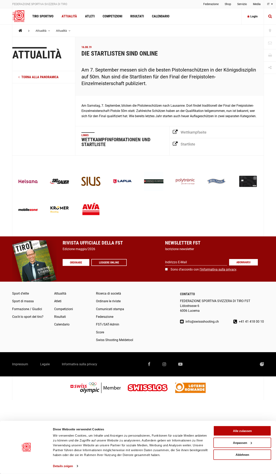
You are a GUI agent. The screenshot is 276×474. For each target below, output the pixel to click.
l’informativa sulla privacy (218, 269)
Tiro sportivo (43, 16)
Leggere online (109, 262)
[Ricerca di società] (270, 31)
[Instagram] (164, 364)
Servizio (242, 4)
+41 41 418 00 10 (251, 321)
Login (254, 16)
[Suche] (270, 16)
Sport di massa (23, 301)
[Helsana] (28, 182)
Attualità (69, 16)
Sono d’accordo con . (204, 269)
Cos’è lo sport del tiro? (27, 317)
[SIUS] (91, 182)
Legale (45, 364)
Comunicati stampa (110, 309)
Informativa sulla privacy (79, 364)
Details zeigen (63, 466)
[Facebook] (149, 364)
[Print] (270, 55)
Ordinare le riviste (108, 301)
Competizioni (112, 16)
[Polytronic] (185, 182)
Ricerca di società (108, 293)
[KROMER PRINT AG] (59, 210)
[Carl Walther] (216, 182)
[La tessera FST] (248, 182)
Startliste (188, 144)
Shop (228, 4)
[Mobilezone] (28, 210)
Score (100, 332)
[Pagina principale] (20, 16)
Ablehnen (242, 454)
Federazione (211, 4)
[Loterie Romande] (190, 388)
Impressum (20, 364)
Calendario (161, 16)
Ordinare (76, 262)
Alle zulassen (242, 431)
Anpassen (240, 443)
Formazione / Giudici (27, 309)
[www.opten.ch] (262, 364)
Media (257, 4)
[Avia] (91, 210)
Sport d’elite (20, 293)
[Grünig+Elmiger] (154, 182)
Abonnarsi (243, 262)
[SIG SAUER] (59, 182)
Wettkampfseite (193, 132)
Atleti (90, 16)
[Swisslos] (151, 388)
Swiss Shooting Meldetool (114, 340)
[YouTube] (180, 364)
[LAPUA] (122, 182)
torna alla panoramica (40, 77)
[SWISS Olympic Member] (99, 388)
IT (268, 4)
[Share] (270, 68)
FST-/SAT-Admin (107, 324)
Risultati (137, 16)
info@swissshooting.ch (202, 321)
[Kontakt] (270, 43)
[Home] (20, 31)
